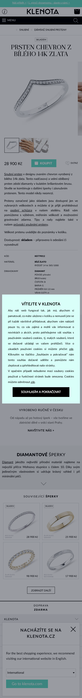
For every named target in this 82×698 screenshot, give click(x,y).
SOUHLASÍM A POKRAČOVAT (41, 392)
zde (71, 349)
